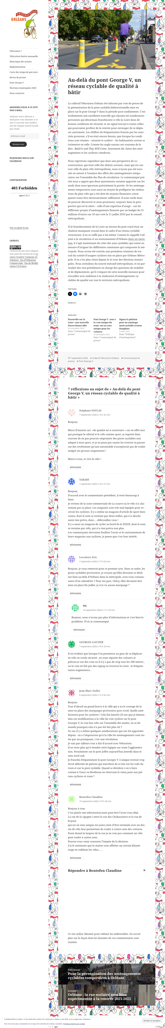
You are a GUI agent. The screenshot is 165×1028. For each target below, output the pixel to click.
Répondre (75, 467)
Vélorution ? (16, 51)
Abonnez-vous (18, 144)
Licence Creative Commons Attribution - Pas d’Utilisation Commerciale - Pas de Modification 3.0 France (24, 260)
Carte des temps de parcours (24, 72)
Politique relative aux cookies (74, 1024)
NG (85, 605)
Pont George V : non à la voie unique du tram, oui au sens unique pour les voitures (105, 325)
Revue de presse (18, 77)
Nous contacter (17, 93)
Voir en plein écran (19, 227)
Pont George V (17, 82)
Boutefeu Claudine (105, 870)
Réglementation (17, 66)
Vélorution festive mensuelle (24, 56)
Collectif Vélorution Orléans (105, 358)
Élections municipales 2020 (23, 88)
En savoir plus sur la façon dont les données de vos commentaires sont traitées (104, 938)
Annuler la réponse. (144, 872)
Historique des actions (21, 61)
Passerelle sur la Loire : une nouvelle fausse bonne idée (78, 322)
